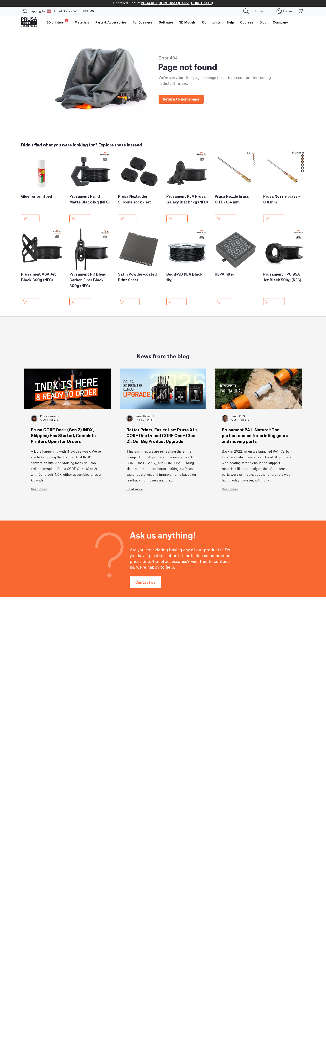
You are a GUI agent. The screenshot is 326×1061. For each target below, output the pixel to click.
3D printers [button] (56, 21)
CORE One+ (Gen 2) (174, 2)
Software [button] (166, 22)
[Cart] (300, 11)
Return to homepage (181, 98)
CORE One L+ (201, 2)
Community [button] (211, 22)
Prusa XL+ (149, 2)
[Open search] (246, 11)
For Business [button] (143, 22)
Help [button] (230, 22)
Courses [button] (246, 22)
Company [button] (280, 22)
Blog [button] (263, 22)
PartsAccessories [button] (110, 22)
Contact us (145, 582)
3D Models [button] (187, 22)
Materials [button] (82, 22)
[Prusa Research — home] (29, 22)
